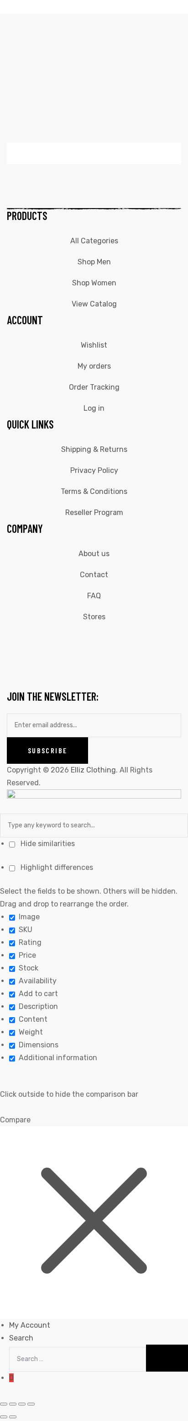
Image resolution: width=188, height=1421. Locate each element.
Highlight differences (56, 867)
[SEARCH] (167, 1358)
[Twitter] (67, 639)
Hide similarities (47, 843)
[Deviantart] (116, 639)
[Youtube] (92, 639)
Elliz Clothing (93, 770)
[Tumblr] (166, 639)
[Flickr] (141, 639)
